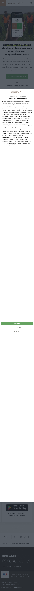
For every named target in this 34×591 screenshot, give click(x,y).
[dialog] (17, 295)
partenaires (12, 101)
